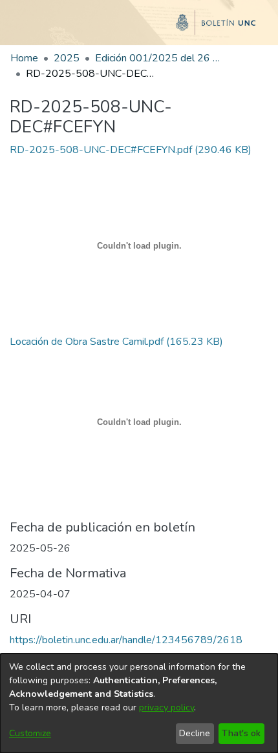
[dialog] (139, 703)
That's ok (241, 733)
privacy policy (166, 707)
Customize (30, 733)
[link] (130, 150)
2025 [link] (67, 58)
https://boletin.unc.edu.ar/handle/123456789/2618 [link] (126, 640)
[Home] (139, 27)
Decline (194, 733)
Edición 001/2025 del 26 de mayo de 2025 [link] (159, 58)
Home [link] (24, 58)
